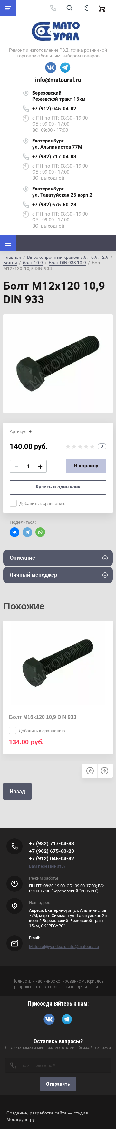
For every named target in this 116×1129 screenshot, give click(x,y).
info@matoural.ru (58, 79)
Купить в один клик (58, 486)
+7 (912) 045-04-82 (54, 109)
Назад (17, 791)
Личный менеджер (33, 575)
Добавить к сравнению (42, 503)
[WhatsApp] (40, 532)
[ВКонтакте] (14, 532)
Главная (12, 257)
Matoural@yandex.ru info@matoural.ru (64, 946)
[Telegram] (27, 532)
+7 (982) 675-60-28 (54, 205)
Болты (10, 262)
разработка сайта (48, 1112)
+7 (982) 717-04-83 (54, 157)
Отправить (58, 1084)
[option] (58, 363)
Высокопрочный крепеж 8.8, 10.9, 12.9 (68, 257)
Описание (22, 557)
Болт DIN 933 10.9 (67, 262)
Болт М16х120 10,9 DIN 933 (42, 717)
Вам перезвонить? (47, 866)
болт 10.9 (33, 262)
